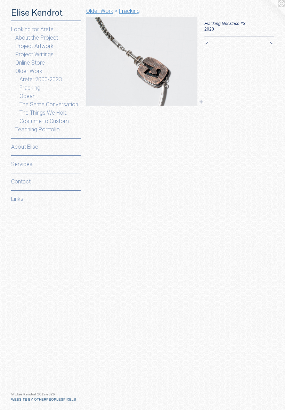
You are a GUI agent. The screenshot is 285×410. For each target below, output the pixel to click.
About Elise (24, 147)
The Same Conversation (48, 104)
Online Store (30, 62)
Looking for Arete (32, 29)
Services (21, 164)
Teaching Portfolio (37, 129)
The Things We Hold (43, 112)
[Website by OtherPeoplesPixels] (271, 14)
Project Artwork (34, 46)
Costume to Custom (44, 121)
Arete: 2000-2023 (40, 79)
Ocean (27, 96)
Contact (21, 181)
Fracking (29, 87)
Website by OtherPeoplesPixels (43, 399)
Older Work (28, 71)
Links (17, 199)
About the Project (36, 37)
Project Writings (34, 54)
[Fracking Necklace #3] (141, 61)
